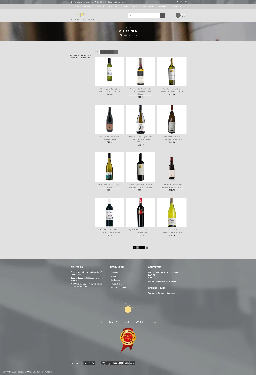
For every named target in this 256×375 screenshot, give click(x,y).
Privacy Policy (116, 284)
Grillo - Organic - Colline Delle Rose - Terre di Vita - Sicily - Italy (109, 90)
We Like (135, 6)
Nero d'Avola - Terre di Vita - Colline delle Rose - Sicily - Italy (109, 231)
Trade (125, 6)
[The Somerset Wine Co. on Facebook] (185, 1)
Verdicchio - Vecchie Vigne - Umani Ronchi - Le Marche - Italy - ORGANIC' (140, 139)
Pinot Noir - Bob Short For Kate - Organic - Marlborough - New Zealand (141, 91)
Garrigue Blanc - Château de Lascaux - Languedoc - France (172, 231)
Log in (111, 2)
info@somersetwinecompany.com (83, 2)
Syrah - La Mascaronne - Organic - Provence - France (140, 231)
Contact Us (176, 6)
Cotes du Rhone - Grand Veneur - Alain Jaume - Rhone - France (172, 186)
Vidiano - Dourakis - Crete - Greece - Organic (109, 186)
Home (77, 6)
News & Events (148, 6)
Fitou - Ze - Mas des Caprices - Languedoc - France (109, 138)
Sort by (96, 52)
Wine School (114, 6)
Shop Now (88, 6)
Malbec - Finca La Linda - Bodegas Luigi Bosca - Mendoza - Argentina (140, 186)
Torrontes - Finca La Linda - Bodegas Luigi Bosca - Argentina (172, 90)
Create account (121, 2)
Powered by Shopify (44, 372)
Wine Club (163, 6)
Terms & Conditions (119, 287)
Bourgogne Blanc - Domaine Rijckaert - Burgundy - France (172, 138)
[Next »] (147, 248)
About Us (100, 6)
